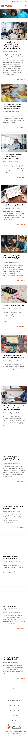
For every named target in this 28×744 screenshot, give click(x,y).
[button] (25, 6)
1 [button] (10, 689)
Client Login (23, 1)
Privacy (12, 738)
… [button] (15, 689)
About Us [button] (14, 715)
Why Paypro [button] (14, 710)
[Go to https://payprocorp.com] (6, 5)
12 (17, 689)
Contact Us (15, 1)
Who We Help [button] (14, 705)
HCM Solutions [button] (14, 700)
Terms (16, 738)
